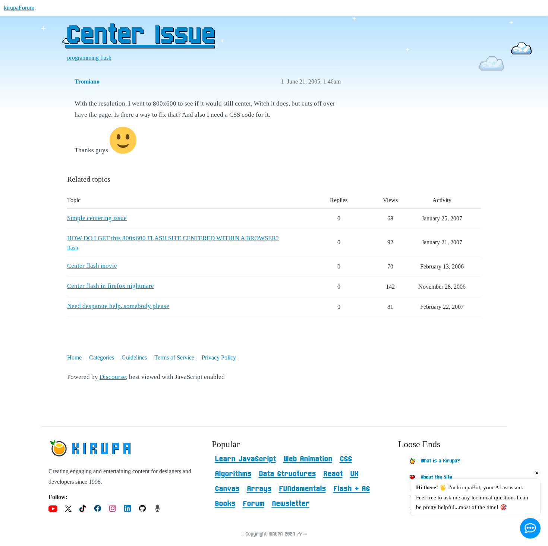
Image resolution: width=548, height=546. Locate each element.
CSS (346, 459)
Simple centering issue (97, 218)
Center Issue (139, 35)
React (333, 474)
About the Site (436, 477)
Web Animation (307, 459)
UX (354, 474)
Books (225, 503)
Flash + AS (351, 488)
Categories (101, 357)
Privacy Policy (219, 357)
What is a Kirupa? (440, 461)
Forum (253, 503)
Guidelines (134, 357)
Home (74, 357)
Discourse (113, 376)
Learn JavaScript (245, 459)
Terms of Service (174, 357)
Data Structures (287, 474)
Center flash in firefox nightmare (110, 285)
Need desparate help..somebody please (118, 306)
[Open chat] (530, 528)
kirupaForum (19, 7)
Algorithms (233, 474)
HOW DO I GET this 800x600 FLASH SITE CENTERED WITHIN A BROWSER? (173, 238)
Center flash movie (92, 265)
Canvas (227, 488)
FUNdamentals (302, 488)
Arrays (259, 488)
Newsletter (290, 503)
